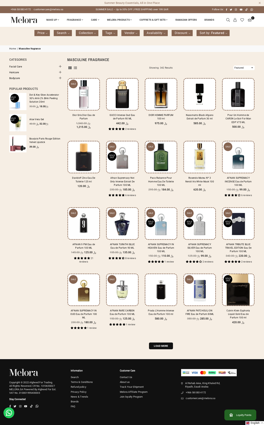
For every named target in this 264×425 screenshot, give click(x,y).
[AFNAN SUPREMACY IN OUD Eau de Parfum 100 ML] (83, 289)
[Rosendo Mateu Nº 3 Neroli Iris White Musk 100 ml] (199, 157)
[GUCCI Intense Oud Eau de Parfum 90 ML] (122, 94)
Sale (73, 84)
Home (12, 48)
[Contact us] (8, 412)
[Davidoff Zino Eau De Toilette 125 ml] (83, 157)
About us (125, 382)
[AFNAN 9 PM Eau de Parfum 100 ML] (83, 223)
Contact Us (126, 377)
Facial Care (15, 66)
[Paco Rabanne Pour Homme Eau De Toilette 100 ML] (161, 157)
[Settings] (235, 19)
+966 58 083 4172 (21, 9)
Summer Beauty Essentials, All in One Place (132, 2)
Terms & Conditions (82, 382)
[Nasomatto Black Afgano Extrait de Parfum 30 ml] (199, 94)
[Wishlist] (242, 19)
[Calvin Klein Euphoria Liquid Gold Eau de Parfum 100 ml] (238, 289)
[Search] (228, 19)
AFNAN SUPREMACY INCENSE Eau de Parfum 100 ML (238, 181)
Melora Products (118, 20)
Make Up (51, 20)
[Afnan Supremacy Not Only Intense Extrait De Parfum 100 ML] (122, 157)
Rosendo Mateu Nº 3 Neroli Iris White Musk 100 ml (199, 181)
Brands (209, 20)
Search (75, 377)
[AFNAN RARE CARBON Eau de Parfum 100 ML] (122, 289)
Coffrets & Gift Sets (152, 20)
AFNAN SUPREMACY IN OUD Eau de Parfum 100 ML (83, 314)
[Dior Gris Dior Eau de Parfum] (83, 94)
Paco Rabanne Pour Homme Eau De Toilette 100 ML (161, 181)
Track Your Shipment (132, 386)
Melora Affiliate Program (134, 391)
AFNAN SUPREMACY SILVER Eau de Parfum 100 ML (199, 248)
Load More (161, 345)
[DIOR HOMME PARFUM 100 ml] (161, 94)
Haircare (14, 72)
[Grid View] (70, 68)
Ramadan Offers (186, 20)
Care (94, 20)
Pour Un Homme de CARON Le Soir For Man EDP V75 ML (238, 118)
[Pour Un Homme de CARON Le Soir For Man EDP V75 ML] (238, 94)
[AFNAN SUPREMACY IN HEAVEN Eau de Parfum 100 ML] (161, 223)
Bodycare (14, 78)
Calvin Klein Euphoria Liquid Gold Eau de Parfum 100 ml (238, 314)
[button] (249, 19)
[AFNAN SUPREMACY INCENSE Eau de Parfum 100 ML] (238, 157)
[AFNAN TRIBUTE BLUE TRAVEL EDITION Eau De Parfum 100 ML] (238, 223)
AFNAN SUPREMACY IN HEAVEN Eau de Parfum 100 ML (161, 248)
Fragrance (74, 20)
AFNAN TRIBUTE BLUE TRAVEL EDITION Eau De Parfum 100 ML (238, 248)
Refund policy (78, 386)
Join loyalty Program (131, 396)
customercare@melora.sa (48, 9)
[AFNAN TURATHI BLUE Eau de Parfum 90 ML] (122, 223)
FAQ (73, 406)
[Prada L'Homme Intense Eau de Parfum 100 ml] (161, 289)
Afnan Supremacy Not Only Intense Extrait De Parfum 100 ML (122, 181)
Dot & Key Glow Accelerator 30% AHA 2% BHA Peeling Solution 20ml (44, 98)
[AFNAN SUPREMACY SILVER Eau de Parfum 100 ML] (199, 223)
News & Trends (79, 396)
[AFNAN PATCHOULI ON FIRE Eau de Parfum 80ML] (199, 289)
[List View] (75, 68)
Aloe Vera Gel (36, 119)
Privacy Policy (79, 391)
